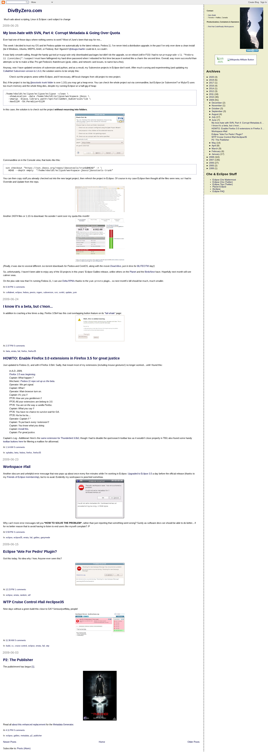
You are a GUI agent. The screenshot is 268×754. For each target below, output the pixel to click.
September (217, 111)
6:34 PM (9, 287)
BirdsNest (150, 271)
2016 (211, 86)
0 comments (19, 346)
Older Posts (194, 742)
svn (56, 292)
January (216, 154)
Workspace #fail (16, 467)
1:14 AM (9, 447)
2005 (211, 165)
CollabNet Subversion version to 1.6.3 (22, 71)
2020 (211, 77)
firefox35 (32, 351)
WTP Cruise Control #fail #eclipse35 (33, 602)
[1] (33, 666)
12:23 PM (10, 589)
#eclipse (216, 189)
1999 (211, 168)
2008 (211, 157)
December (217, 103)
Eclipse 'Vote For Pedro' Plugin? (30, 552)
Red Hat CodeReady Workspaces (221, 26)
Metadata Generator (63, 724)
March (215, 148)
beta (8, 351)
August (215, 114)
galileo (36, 537)
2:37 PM (9, 346)
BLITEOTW (143, 266)
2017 (211, 83)
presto (32, 292)
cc (12, 646)
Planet (133, 271)
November (217, 105)
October (216, 108)
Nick (210, 15)
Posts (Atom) (24, 748)
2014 (211, 88)
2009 (211, 100)
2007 (211, 160)
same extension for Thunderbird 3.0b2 (60, 438)
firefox (24, 351)
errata (13, 351)
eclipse (18, 292)
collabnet (10, 292)
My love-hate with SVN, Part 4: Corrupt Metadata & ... (238, 123)
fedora (26, 292)
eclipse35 (18, 537)
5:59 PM (9, 532)
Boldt (214, 15)
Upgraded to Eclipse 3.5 (140, 473)
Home (102, 742)
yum (75, 292)
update (69, 292)
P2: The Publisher (18, 660)
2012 (211, 91)
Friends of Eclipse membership (22, 477)
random (23, 595)
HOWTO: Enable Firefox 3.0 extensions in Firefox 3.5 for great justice (61, 358)
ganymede (45, 537)
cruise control (21, 646)
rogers (39, 292)
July (214, 117)
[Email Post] (25, 730)
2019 (211, 80)
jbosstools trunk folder (42, 82)
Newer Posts (9, 742)
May (214, 143)
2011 (211, 94)
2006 (211, 163)
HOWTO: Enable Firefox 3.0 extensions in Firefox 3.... (238, 128)
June (214, 120)
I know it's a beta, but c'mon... (28, 306)
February (216, 151)
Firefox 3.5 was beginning (22, 374)
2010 (211, 97)
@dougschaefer (77, 49)
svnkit (61, 292)
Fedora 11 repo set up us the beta (37, 381)
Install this (23, 429)
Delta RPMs (68, 281)
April (214, 145)
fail (19, 351)
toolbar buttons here (13, 441)
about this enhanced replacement (28, 724)
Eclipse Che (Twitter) (222, 182)
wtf (29, 595)
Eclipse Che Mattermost (224, 180)
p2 (31, 735)
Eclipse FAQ (218, 191)
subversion (48, 292)
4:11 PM (9, 730)
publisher (38, 735)
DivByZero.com (25, 10)
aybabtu (9, 452)
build (8, 646)
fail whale (110, 313)
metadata (25, 735)
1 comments (19, 287)
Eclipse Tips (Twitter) (222, 184)
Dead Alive (115, 266)
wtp (47, 646)
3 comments (19, 532)
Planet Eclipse (219, 187)
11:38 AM (10, 640)
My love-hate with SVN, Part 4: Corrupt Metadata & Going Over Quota (61, 33)
